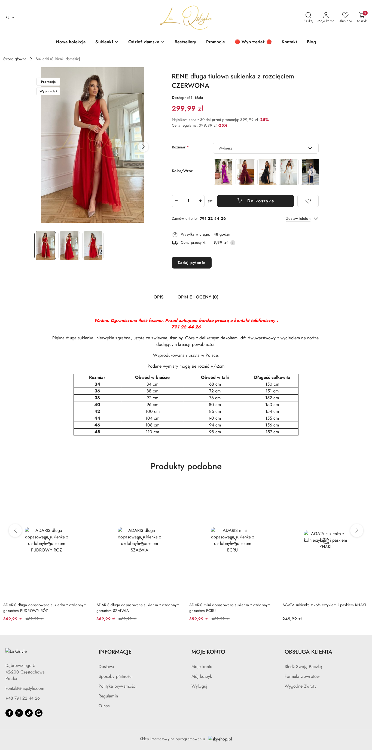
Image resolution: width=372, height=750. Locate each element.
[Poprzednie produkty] (15, 530)
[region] (266, 172)
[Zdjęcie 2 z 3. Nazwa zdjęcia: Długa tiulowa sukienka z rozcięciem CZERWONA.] (69, 245)
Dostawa (106, 666)
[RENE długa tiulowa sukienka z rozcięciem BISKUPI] (223, 172)
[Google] (38, 713)
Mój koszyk (201, 676)
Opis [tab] (158, 297)
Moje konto (202, 666)
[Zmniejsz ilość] (176, 201)
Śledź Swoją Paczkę (303, 666)
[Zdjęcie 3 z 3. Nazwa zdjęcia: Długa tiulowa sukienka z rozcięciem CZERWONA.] (93, 245)
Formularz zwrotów (302, 676)
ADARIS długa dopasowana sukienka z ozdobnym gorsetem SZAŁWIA (138, 607)
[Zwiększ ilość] (200, 201)
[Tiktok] (29, 713)
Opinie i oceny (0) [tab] (198, 297)
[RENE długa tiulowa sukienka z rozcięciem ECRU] (288, 172)
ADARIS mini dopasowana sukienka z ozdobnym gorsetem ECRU (230, 607)
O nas (104, 706)
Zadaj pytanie (192, 262)
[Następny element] (312, 172)
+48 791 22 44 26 (22, 698)
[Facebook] (9, 713)
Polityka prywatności (117, 686)
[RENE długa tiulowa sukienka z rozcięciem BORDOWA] (245, 172)
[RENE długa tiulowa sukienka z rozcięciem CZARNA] (267, 172)
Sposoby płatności (116, 676)
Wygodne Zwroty (300, 686)
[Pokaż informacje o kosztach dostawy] (233, 243)
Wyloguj (199, 686)
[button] (143, 147)
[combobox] (266, 148)
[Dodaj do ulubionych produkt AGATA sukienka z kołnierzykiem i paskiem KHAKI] (362, 489)
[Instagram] (19, 713)
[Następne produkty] (357, 530)
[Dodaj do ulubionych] (308, 201)
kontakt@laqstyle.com (24, 688)
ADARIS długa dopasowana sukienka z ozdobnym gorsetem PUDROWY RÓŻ (45, 607)
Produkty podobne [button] (186, 466)
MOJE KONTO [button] (208, 652)
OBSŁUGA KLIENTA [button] (308, 652)
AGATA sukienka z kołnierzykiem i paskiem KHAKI (324, 605)
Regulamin (108, 696)
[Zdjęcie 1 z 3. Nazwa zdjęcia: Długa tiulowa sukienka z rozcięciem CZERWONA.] (45, 245)
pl (7, 17)
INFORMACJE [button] (115, 652)
